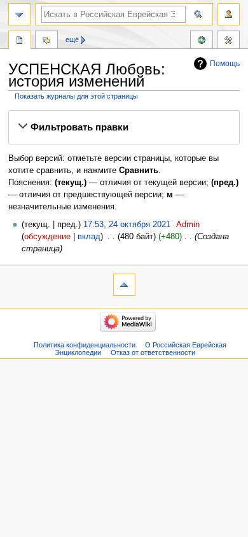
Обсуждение (46, 41)
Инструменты (228, 41)
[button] (124, 127)
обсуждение (47, 236)
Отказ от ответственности (153, 352)
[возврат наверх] (124, 285)
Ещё (72, 39)
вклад (89, 236)
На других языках (201, 41)
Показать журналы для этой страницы (76, 96)
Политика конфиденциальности (84, 345)
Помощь (225, 63)
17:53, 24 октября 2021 (126, 224)
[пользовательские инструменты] (228, 14)
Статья (20, 41)
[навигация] (19, 14)
